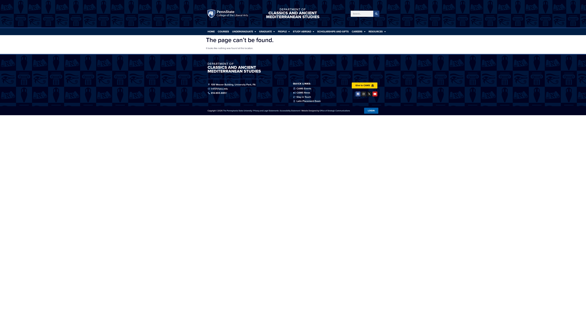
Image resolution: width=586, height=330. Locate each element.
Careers (357, 31)
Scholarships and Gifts (333, 31)
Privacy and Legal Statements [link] (266, 110)
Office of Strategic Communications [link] (335, 110)
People (282, 31)
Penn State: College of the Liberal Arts (232, 14)
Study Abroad (302, 31)
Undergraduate (242, 31)
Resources (376, 31)
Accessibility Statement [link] (290, 110)
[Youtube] (375, 94)
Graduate (265, 31)
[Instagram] (363, 94)
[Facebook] (358, 94)
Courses (223, 31)
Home (211, 31)
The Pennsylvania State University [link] (237, 110)
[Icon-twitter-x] (369, 94)
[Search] (376, 14)
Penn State (212, 14)
